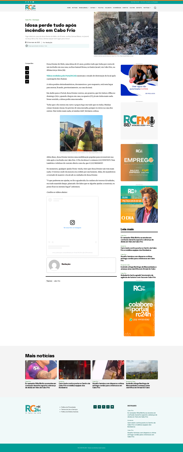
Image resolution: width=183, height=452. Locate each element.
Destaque (36, 20)
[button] (155, 7)
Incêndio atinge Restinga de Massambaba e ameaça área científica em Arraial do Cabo (138, 386)
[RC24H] (31, 8)
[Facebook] (26, 2)
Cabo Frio (28, 20)
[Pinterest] (27, 77)
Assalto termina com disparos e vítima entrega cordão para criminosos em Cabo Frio (138, 259)
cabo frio (57, 281)
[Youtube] (33, 2)
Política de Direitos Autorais (69, 412)
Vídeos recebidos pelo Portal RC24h (62, 76)
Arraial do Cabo (125, 265)
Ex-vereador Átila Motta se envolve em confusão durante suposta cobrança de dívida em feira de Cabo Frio (137, 240)
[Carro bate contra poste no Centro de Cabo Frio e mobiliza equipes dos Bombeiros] (75, 369)
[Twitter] (30, 2)
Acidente (123, 246)
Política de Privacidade (68, 407)
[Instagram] (28, 2)
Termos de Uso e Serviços (69, 409)
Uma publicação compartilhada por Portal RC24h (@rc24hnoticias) (72, 252)
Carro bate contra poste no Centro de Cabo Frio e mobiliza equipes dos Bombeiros (74, 386)
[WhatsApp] (27, 81)
